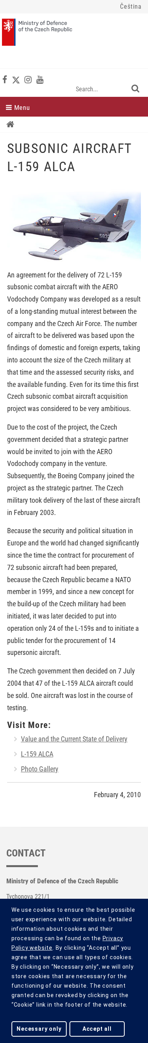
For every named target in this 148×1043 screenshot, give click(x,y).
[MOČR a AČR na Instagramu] (28, 79)
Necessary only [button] (39, 1029)
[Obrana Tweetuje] (16, 79)
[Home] (10, 124)
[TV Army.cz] (40, 79)
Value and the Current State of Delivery (74, 739)
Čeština (131, 6)
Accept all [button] (97, 1029)
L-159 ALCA (37, 754)
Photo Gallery (39, 769)
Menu (21, 107)
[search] (135, 88)
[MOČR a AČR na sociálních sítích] (4, 79)
